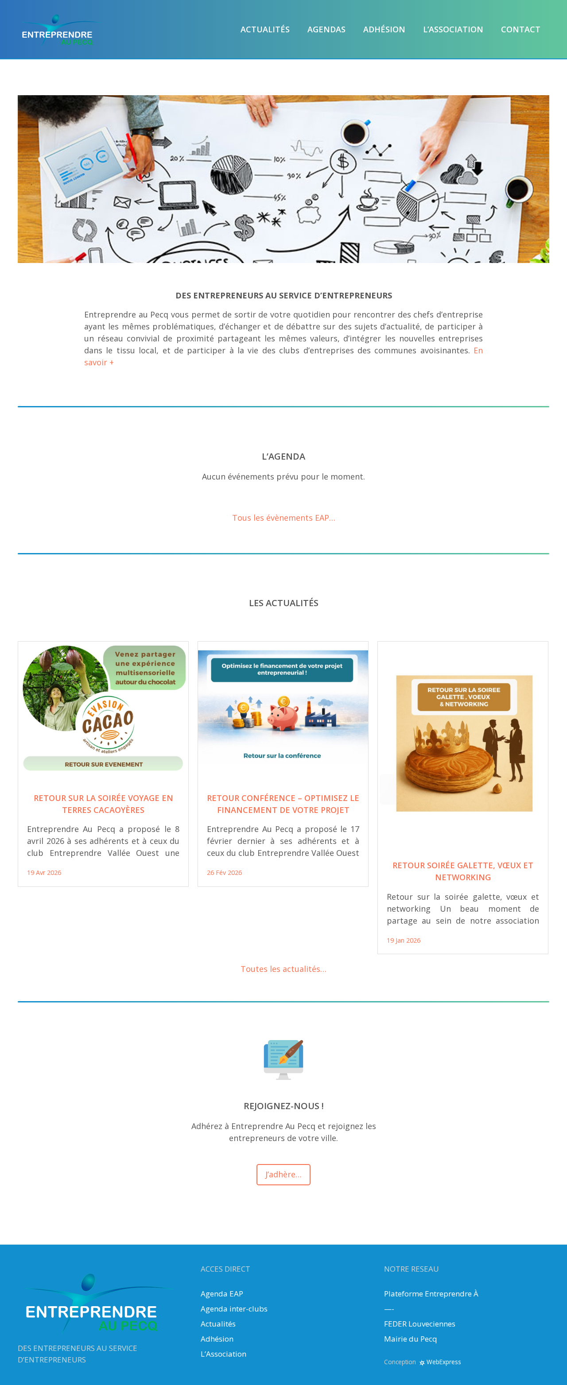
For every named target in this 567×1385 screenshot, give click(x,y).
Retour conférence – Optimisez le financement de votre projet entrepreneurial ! (283, 810)
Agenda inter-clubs (234, 1309)
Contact (520, 29)
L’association (453, 29)
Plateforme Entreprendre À (431, 1293)
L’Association (223, 1354)
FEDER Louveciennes (419, 1324)
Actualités (265, 29)
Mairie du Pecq (410, 1339)
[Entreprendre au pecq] (62, 28)
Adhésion (384, 29)
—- (389, 1309)
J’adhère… (283, 1174)
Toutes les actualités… (283, 968)
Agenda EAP (222, 1293)
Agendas (326, 29)
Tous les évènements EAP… (283, 517)
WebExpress (444, 1362)
